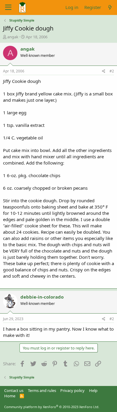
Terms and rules (42, 390)
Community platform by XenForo (51, 407)
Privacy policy (72, 390)
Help (93, 390)
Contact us (13, 390)
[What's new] (110, 7)
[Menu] (8, 7)
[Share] (103, 71)
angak (12, 36)
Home (9, 396)
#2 (112, 71)
